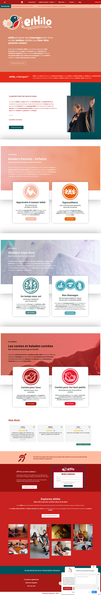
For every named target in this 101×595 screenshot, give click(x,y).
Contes (71, 2)
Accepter (67, 588)
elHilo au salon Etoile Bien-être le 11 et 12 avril (32, 6)
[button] (98, 574)
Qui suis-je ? (32, 2)
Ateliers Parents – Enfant (46, 2)
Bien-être (61, 2)
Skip (90, 592)
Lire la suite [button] (23, 439)
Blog (80, 2)
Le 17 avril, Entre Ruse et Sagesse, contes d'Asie (64, 6)
